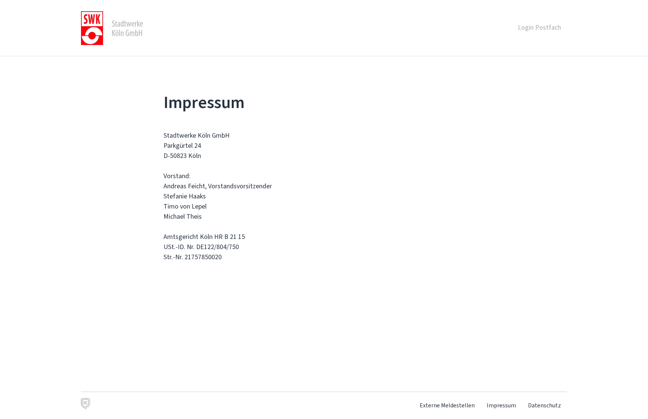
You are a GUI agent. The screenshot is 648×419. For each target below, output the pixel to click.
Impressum (501, 405)
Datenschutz (544, 405)
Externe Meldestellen (447, 405)
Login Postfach (539, 27)
